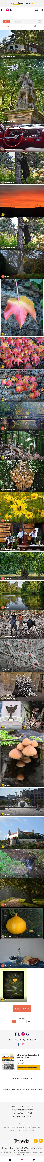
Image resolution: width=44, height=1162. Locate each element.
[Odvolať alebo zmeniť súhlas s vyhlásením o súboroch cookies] (36, 1141)
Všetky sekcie (25, 3)
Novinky (22, 1040)
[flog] (36, 26)
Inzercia (30, 1106)
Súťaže (30, 1113)
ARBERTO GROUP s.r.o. (22, 1150)
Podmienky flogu (12, 1040)
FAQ (27, 1040)
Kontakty (21, 1106)
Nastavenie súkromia (26, 1130)
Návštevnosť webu (18, 1113)
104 (29, 1021)
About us (22, 1124)
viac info (25, 1154)
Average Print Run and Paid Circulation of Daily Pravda (22, 1127)
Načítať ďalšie (22, 1008)
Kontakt (33, 1040)
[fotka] (8, 26)
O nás (13, 1106)
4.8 (5, 21)
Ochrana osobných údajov (22, 1116)
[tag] (22, 26)
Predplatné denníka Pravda (28, 1067)
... (24, 1021)
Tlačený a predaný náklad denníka (22, 1110)
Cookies (13, 1130)
